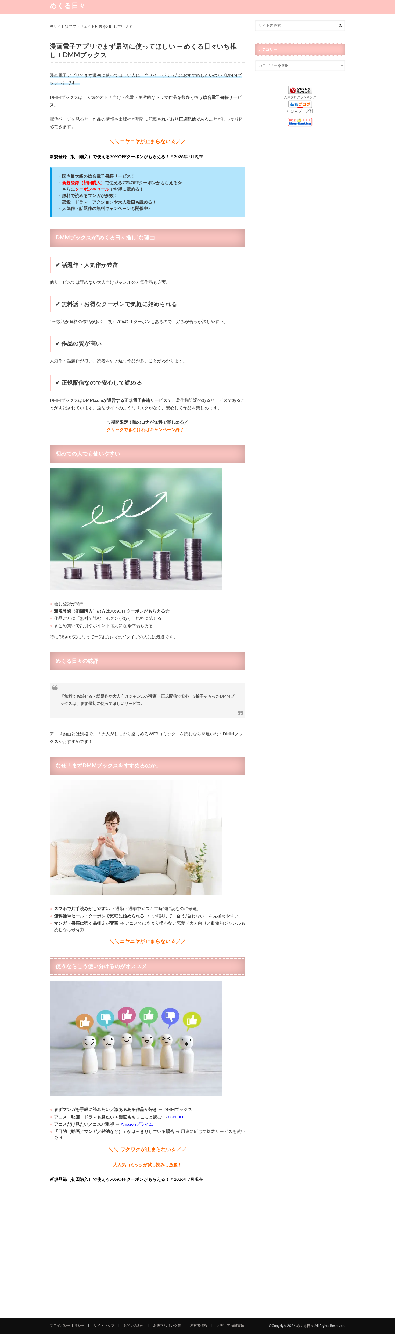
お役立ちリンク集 (167, 1325)
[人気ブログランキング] (300, 92)
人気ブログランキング (300, 97)
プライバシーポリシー (67, 1325)
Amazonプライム (137, 1124)
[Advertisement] (147, 1248)
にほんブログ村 (300, 111)
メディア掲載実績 (230, 1325)
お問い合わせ (133, 1325)
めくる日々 (67, 5)
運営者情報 (198, 1325)
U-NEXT (176, 1117)
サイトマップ (104, 1325)
